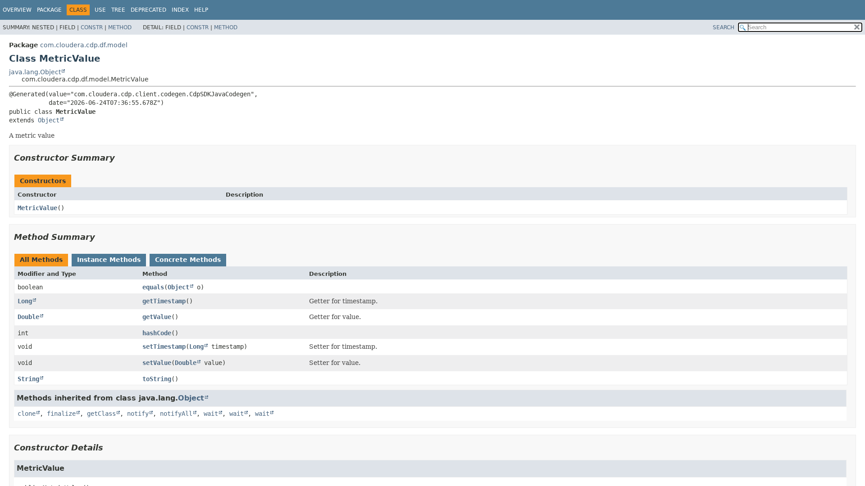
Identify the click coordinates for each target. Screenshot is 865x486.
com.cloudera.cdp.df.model (83, 45)
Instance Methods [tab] (109, 259)
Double (28, 316)
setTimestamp (164, 346)
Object (48, 120)
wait (211, 413)
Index (180, 10)
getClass (101, 413)
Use (100, 10)
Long (25, 301)
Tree (118, 10)
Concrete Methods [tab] (188, 259)
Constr (92, 27)
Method (120, 27)
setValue (156, 362)
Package (49, 10)
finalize (61, 413)
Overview (17, 10)
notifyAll (176, 413)
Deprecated (148, 10)
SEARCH (723, 27)
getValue (156, 316)
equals (153, 287)
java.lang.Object (35, 72)
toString (156, 378)
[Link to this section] (121, 157)
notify (138, 413)
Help (201, 10)
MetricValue (37, 208)
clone (27, 413)
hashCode (156, 333)
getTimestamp (164, 301)
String (28, 378)
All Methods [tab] (41, 259)
